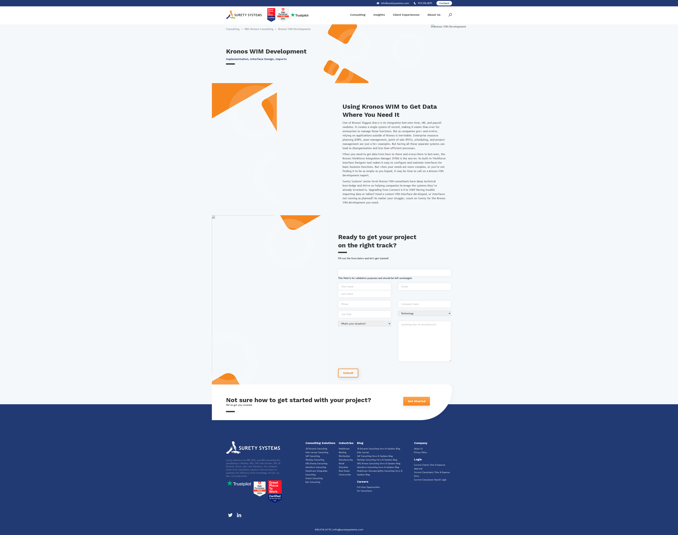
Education (343, 467)
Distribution (344, 456)
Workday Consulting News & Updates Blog (377, 460)
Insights (379, 14)
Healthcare (344, 448)
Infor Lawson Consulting (316, 452)
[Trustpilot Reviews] (239, 483)
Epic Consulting (312, 482)
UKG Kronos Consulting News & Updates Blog (378, 463)
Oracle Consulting (314, 478)
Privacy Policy (420, 452)
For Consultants (364, 491)
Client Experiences (406, 14)
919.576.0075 (323, 529)
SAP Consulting (312, 456)
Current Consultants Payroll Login (430, 480)
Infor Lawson (363, 452)
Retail (341, 463)
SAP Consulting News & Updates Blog (375, 456)
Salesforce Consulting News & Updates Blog (378, 467)
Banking (342, 452)
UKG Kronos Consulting (258, 29)
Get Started (417, 401)
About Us (434, 14)
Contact (444, 3)
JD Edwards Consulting (316, 448)
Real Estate (344, 471)
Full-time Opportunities (368, 487)
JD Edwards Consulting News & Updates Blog (378, 448)
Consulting (357, 14)
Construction (345, 474)
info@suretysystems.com (348, 529)
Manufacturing (346, 460)
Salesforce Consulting (315, 467)
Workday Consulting (314, 460)
